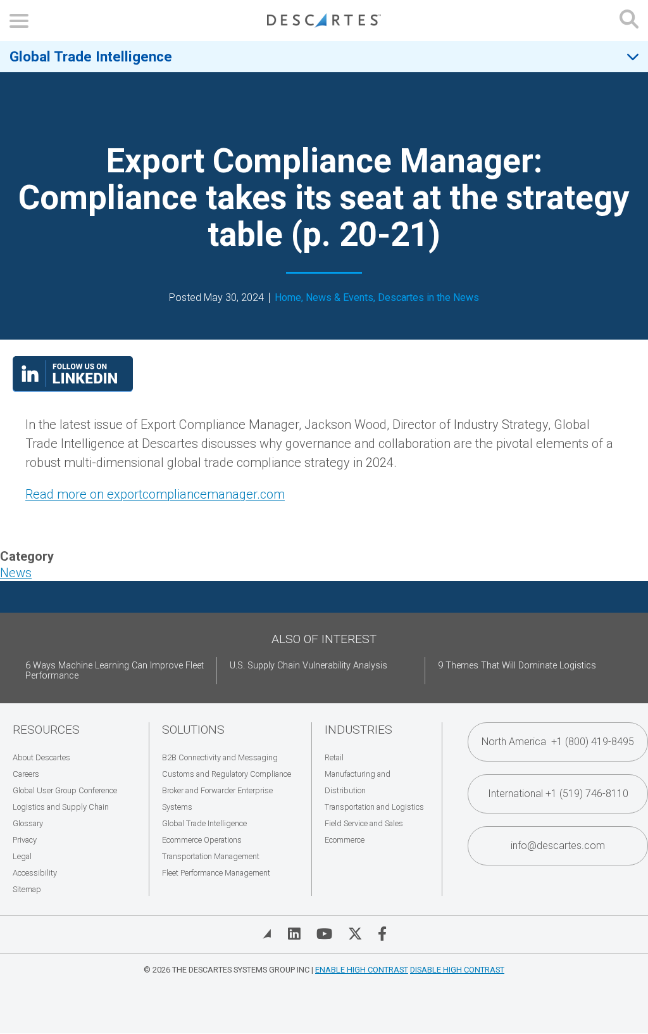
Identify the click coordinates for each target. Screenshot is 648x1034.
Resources (46, 729)
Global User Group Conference (65, 790)
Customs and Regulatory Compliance (226, 774)
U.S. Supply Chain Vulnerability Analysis (308, 665)
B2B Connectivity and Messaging (220, 757)
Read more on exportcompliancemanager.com (155, 494)
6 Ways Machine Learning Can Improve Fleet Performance (114, 670)
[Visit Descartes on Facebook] (382, 934)
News (16, 572)
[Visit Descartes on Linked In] (294, 934)
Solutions (193, 729)
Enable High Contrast (361, 969)
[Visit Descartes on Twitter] (355, 934)
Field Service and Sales (364, 823)
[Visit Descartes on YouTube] (324, 934)
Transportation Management (210, 856)
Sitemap (27, 889)
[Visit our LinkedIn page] (73, 387)
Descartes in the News (428, 298)
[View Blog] (267, 934)
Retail (334, 757)
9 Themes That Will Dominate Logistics (517, 665)
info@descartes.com (558, 845)
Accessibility (35, 873)
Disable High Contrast (457, 969)
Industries (358, 729)
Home (288, 298)
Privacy (25, 840)
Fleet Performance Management (216, 873)
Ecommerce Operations (202, 840)
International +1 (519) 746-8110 (558, 794)
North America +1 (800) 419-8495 (558, 742)
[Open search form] (629, 21)
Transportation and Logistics (374, 807)
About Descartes (41, 757)
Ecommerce (344, 840)
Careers (26, 774)
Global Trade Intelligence (90, 56)
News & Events (339, 298)
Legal (22, 856)
